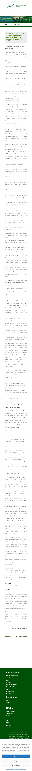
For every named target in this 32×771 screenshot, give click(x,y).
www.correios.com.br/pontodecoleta (16, 556)
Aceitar (16, 756)
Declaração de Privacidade (20, 769)
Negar (16, 761)
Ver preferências (16, 765)
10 (22, 649)
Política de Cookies (10, 769)
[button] (29, 741)
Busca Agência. (12, 533)
